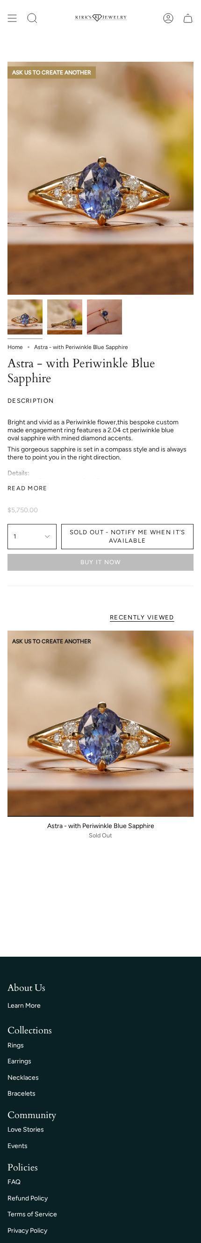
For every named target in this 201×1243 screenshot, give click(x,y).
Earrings (19, 1061)
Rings (15, 1045)
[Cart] (188, 18)
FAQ (14, 1182)
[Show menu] (12, 18)
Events (17, 1146)
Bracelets (21, 1094)
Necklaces (23, 1078)
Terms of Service (32, 1214)
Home (15, 347)
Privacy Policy (27, 1231)
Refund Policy (27, 1198)
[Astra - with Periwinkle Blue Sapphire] (100, 724)
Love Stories (25, 1130)
